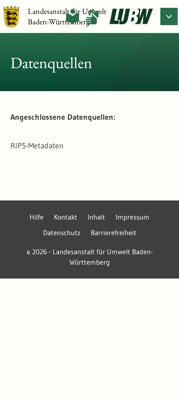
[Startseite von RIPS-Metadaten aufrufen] (131, 16)
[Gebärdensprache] (92, 16)
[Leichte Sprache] (72, 16)
